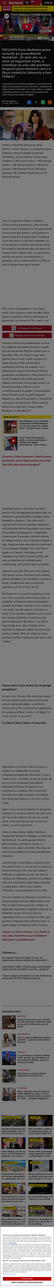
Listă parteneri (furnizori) (9, 1274)
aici (31, 1252)
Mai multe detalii (12, 1243)
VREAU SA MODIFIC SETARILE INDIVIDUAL (27, 1282)
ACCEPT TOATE (26, 1279)
